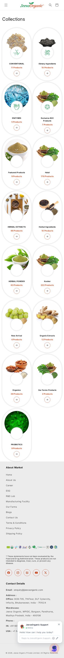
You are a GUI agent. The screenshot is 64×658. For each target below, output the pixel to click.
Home (9, 474)
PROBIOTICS (16, 446)
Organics (16, 392)
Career (9, 485)
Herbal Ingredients (47, 229)
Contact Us (12, 517)
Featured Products (16, 174)
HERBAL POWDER (17, 283)
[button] (6, 5)
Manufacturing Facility (18, 501)
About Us (11, 480)
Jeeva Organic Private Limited (26, 653)
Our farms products (47, 392)
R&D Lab (10, 496)
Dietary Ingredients (47, 66)
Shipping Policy (14, 533)
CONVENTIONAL (16, 66)
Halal (47, 174)
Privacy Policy (13, 528)
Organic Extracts (47, 338)
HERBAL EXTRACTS (17, 229)
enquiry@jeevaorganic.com (28, 590)
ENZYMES (16, 120)
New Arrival (16, 338)
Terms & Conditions (16, 523)
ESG (8, 490)
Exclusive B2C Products (47, 121)
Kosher (47, 283)
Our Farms (11, 507)
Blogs (9, 512)
